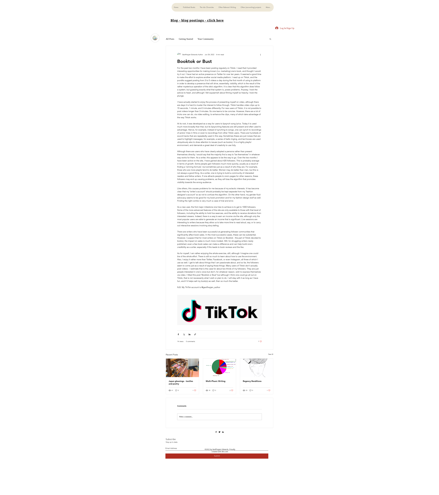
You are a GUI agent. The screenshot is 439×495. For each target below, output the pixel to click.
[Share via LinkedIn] (189, 334)
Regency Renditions (252, 381)
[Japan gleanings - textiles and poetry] (182, 368)
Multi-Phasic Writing (215, 381)
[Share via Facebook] (178, 334)
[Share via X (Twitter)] (184, 334)
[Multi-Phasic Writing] (219, 368)
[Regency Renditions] (256, 368)
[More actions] (260, 54)
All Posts (170, 39)
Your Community (206, 39)
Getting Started (186, 39)
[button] (270, 39)
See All (270, 354)
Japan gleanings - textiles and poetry (181, 382)
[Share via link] (195, 334)
